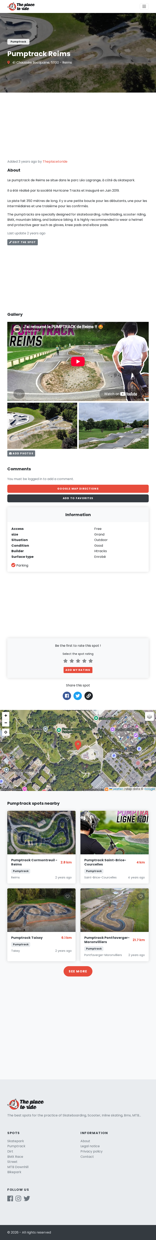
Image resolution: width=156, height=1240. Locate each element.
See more (78, 971)
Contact (87, 1156)
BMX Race (15, 1156)
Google (149, 789)
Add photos (22, 453)
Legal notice (90, 1146)
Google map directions (78, 488)
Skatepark (15, 1141)
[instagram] (18, 1199)
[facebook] (10, 1199)
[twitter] (27, 1199)
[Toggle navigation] (144, 6)
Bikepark (14, 1172)
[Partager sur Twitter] (77, 695)
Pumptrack (16, 1146)
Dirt (10, 1151)
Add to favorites (78, 498)
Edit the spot (24, 242)
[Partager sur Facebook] (67, 695)
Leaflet (117, 789)
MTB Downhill (17, 1167)
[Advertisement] (78, 125)
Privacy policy (91, 1151)
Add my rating (77, 670)
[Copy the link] (88, 695)
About (85, 1141)
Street (12, 1161)
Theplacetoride (55, 161)
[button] (78, 745)
